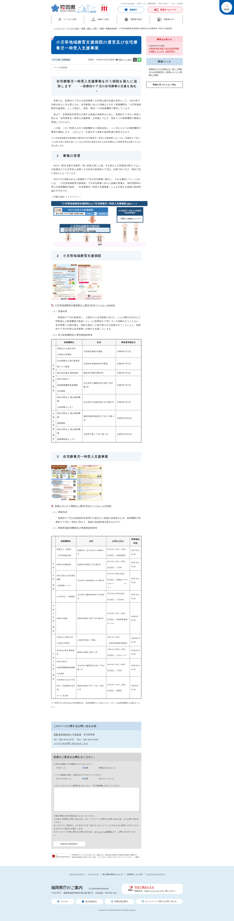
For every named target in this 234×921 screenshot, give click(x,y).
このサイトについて (76, 874)
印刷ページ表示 (125, 60)
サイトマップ (93, 874)
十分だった (61, 768)
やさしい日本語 (177, 4)
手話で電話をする (144, 887)
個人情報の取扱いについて (112, 874)
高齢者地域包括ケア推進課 (67, 734)
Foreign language (128, 4)
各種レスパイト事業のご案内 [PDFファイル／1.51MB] (83, 506)
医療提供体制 (111, 28)
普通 (86, 768)
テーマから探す (73, 28)
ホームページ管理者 (103, 832)
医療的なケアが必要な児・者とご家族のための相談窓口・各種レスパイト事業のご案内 (165, 72)
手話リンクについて (153, 891)
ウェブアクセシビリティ (155, 874)
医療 (102, 28)
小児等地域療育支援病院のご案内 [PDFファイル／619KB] (85, 305)
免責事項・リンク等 (134, 874)
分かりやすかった (64, 779)
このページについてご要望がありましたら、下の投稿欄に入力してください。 (88, 786)
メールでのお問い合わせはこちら (71, 743)
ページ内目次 (61, 67)
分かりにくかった (106, 779)
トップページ (59, 28)
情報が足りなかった (107, 768)
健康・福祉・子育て (90, 28)
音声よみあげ (163, 4)
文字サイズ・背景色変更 (146, 3)
